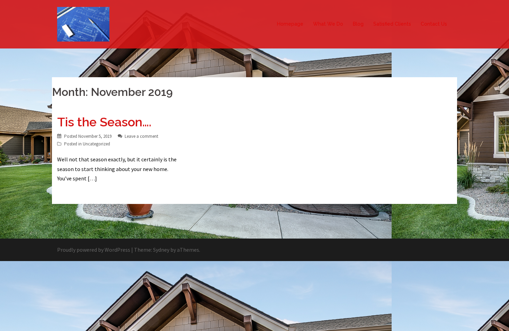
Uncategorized (96, 144)
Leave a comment (141, 136)
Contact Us (434, 24)
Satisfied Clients (392, 24)
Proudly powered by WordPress (93, 249)
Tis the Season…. (104, 122)
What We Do (328, 24)
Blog (358, 24)
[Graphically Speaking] (83, 23)
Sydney (161, 249)
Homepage (290, 24)
